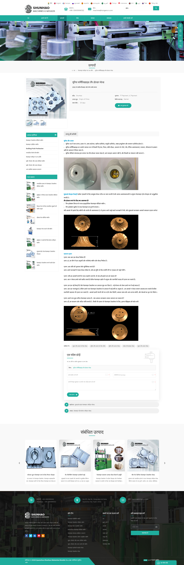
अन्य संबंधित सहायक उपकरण (33, 169)
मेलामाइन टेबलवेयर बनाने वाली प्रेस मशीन (46, 264)
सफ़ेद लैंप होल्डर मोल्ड (128, 346)
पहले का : (72, 405)
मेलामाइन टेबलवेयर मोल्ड (74, 551)
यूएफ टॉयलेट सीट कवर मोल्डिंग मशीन (77, 540)
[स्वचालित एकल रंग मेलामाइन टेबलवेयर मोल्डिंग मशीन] (30, 185)
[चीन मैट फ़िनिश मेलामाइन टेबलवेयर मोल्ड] (109, 455)
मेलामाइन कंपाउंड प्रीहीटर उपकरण (76, 533)
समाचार (109, 18)
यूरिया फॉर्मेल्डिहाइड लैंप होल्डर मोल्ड (82, 367)
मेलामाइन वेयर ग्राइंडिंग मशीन (75, 526)
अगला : (71, 411)
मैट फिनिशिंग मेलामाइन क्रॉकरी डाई (41, 475)
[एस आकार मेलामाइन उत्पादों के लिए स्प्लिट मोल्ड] (143, 455)
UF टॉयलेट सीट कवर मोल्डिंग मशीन (35, 161)
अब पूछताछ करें (124, 105)
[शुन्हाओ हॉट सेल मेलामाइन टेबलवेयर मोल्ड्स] (30, 253)
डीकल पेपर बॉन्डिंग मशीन (43, 217)
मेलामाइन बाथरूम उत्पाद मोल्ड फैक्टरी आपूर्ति (75, 475)
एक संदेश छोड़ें (164, 562)
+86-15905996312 (76, 10)
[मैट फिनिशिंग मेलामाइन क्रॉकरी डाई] (41, 455)
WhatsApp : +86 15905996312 (46, 502)
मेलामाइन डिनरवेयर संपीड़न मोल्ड (82, 411)
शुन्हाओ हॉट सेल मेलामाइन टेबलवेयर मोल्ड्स (46, 252)
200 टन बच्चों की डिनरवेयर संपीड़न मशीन (46, 241)
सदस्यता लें (145, 533)
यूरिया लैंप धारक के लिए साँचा (98, 346)
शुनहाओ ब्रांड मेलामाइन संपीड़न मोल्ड (85, 404)
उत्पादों (62, 18)
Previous (19, 463)
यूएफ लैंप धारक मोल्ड (143, 346)
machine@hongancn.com (103, 10)
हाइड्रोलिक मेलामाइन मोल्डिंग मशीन (77, 529)
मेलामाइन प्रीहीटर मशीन (32, 144)
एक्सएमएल (105, 540)
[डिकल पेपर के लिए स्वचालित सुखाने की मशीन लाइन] (30, 208)
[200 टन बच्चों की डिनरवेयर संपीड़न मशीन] (30, 242)
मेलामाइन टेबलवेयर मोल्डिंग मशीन (34, 140)
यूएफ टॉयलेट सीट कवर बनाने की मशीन (77, 544)
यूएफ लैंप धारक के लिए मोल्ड (80, 346)
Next (165, 463)
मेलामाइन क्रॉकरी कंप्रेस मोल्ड (75, 547)
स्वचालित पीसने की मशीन (32, 153)
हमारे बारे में (44, 18)
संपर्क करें (105, 533)
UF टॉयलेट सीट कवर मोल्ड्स (34, 165)
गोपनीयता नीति (106, 544)
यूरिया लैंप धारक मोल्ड (114, 346)
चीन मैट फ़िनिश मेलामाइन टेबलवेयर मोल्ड (109, 475)
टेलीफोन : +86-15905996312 (45, 499)
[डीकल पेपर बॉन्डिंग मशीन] (30, 219)
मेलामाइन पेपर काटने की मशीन (44, 229)
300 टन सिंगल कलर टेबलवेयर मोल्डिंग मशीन (47, 196)
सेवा (77, 18)
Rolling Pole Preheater (35, 149)
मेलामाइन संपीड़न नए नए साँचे (85, 70)
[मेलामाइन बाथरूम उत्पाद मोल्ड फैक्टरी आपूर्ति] (75, 455)
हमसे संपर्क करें (128, 18)
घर (28, 18)
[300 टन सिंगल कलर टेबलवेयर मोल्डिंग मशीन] (30, 197)
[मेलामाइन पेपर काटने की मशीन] (30, 231)
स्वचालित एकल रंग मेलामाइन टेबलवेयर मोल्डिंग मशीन (46, 185)
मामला (93, 18)
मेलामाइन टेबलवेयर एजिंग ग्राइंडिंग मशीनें (78, 537)
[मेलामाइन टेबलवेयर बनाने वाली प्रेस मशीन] (30, 264)
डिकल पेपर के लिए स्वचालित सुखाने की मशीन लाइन (47, 207)
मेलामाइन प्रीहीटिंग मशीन (74, 518)
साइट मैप (105, 537)
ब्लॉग (26, 562)
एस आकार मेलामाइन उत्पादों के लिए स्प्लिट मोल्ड (143, 475)
